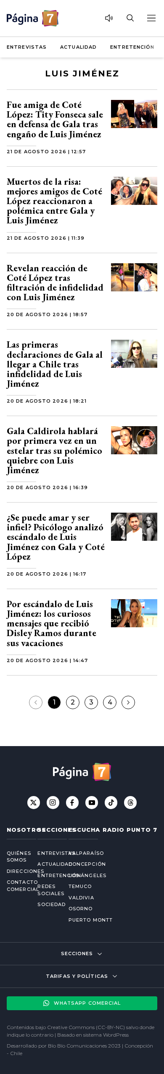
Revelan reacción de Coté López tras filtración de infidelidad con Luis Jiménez (55, 283)
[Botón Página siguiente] (128, 702)
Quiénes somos (15, 856)
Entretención (132, 47)
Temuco (80, 886)
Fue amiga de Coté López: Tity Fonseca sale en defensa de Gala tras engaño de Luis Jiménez (55, 119)
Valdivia (81, 898)
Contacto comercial (15, 885)
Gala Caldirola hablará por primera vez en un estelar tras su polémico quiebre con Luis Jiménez (54, 450)
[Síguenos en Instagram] (53, 802)
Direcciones (15, 871)
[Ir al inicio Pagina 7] (32, 18)
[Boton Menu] (151, 18)
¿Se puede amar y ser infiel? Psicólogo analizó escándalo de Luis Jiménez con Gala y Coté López (56, 537)
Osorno (81, 909)
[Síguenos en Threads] (130, 802)
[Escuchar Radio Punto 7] (109, 18)
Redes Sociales (46, 889)
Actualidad (78, 47)
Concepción (87, 864)
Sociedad (46, 904)
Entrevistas (27, 47)
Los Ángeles (87, 875)
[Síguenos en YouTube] (91, 802)
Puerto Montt (91, 920)
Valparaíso (86, 853)
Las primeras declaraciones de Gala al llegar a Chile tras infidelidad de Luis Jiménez (55, 364)
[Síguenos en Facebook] (72, 802)
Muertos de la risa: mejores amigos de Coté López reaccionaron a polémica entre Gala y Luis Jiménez (54, 201)
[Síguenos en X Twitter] (33, 802)
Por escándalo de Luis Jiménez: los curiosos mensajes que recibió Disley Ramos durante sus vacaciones (51, 623)
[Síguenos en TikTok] (111, 802)
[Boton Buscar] (130, 18)
